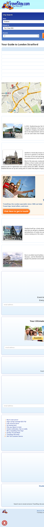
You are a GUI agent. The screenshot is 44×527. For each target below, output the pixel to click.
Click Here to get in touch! (16, 211)
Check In (6, 25)
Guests (5, 33)
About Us (39, 510)
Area (4, 18)
